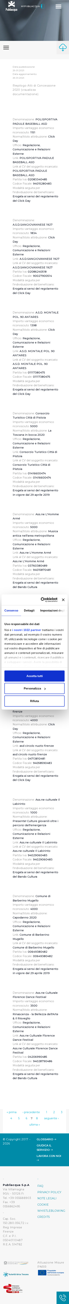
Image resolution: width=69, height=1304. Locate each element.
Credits (43, 1217)
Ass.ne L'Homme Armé (35, 552)
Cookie (43, 1204)
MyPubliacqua (30, 6)
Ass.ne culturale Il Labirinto (38, 842)
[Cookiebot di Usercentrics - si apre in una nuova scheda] (43, 599)
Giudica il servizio (44, 1147)
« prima (11, 1112)
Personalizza (32, 688)
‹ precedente (31, 1112)
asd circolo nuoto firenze (37, 746)
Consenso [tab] (11, 610)
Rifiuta (34, 700)
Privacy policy (49, 1192)
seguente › (51, 1118)
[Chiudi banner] (63, 600)
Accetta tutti (34, 675)
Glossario (45, 1139)
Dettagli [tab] (29, 610)
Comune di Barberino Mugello (33, 947)
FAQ (40, 1186)
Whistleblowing (51, 1210)
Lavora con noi (49, 1156)
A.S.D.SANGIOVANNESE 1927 (39, 259)
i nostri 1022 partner (26, 630)
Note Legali (47, 1198)
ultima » (34, 1124)
